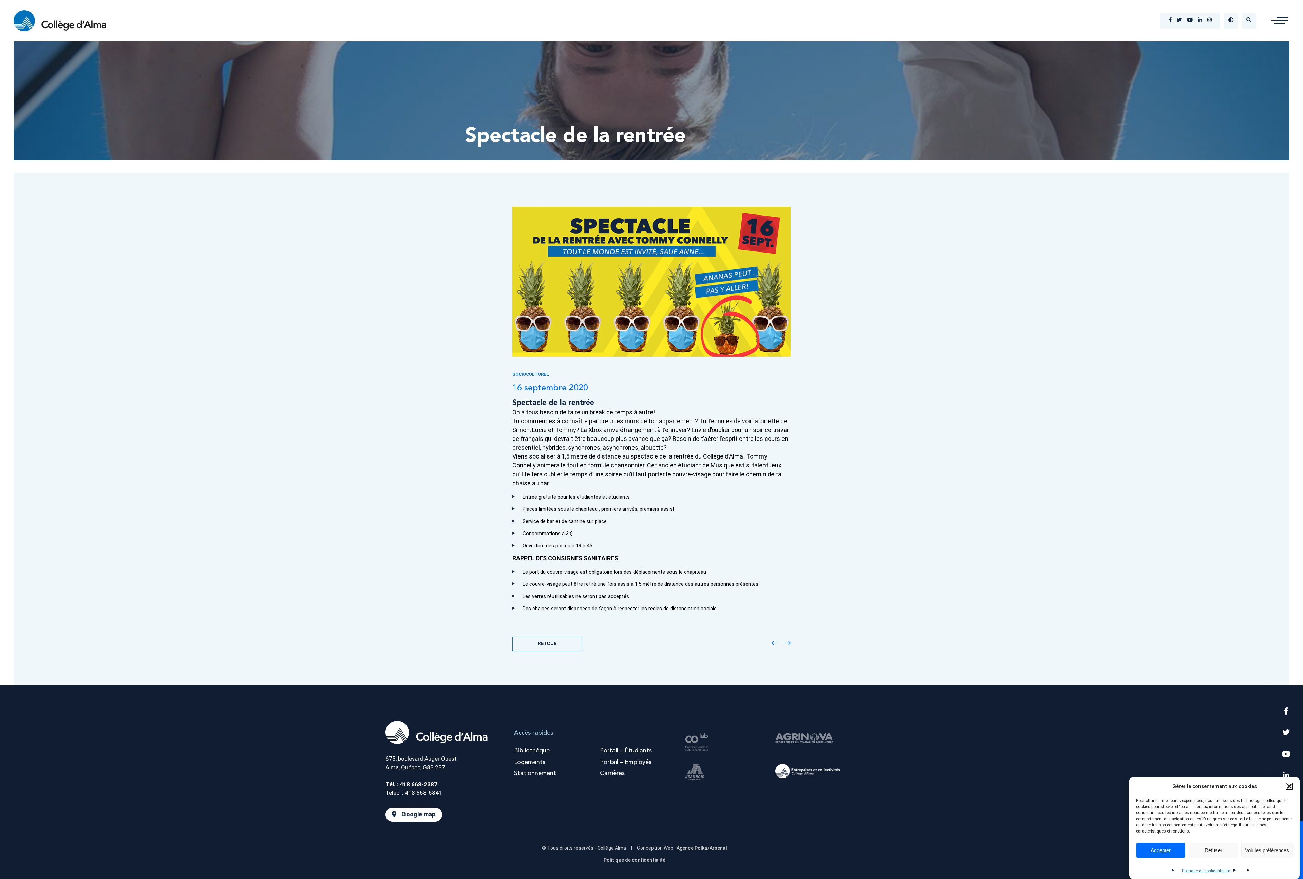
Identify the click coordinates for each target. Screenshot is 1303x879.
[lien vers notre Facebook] (1170, 21)
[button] (1289, 786)
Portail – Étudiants (626, 751)
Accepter (1161, 850)
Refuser (1213, 850)
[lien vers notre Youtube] (1190, 21)
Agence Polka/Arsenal (702, 848)
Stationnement (535, 773)
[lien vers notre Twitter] (1179, 21)
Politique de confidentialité (1206, 870)
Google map (418, 815)
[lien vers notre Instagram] (1209, 21)
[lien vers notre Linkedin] (1200, 21)
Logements (529, 762)
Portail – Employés (626, 762)
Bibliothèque (532, 751)
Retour (547, 644)
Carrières (612, 773)
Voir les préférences (1267, 850)
